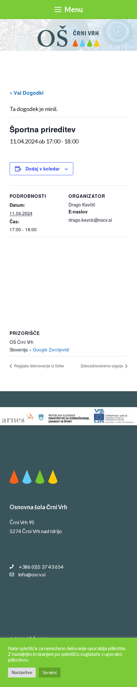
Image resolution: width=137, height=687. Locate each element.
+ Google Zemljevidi (49, 349)
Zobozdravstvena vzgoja (102, 365)
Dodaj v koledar (42, 168)
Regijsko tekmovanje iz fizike (38, 365)
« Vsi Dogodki (26, 92)
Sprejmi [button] (50, 672)
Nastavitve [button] (22, 672)
